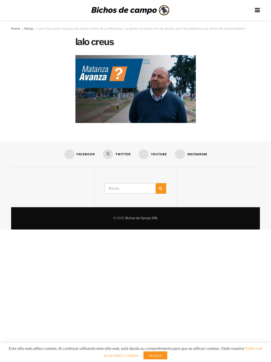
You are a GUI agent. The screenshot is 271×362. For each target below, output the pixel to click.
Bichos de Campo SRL (141, 218)
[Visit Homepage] (130, 10)
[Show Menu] (257, 10)
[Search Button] (161, 188)
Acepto (155, 355)
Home (15, 28)
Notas (28, 28)
